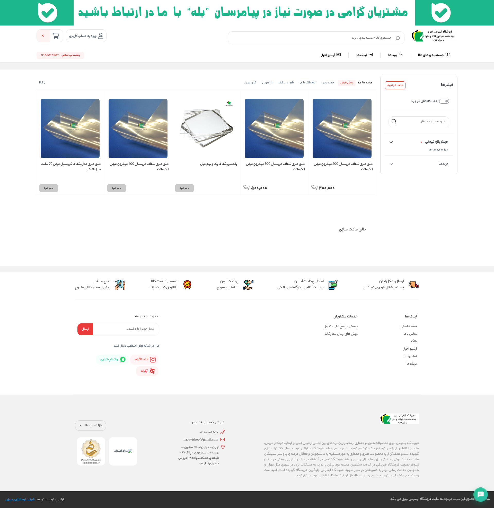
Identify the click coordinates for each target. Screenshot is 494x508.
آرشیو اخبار (328, 55)
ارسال (85, 329)
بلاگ (414, 341)
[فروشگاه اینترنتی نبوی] (434, 35)
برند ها (393, 55)
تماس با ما (410, 334)
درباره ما (412, 364)
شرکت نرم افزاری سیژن (19, 499)
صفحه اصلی (409, 326)
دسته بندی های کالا (431, 55)
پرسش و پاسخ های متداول (341, 326)
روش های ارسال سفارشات (341, 334)
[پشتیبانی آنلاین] (480, 494)
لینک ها (362, 55)
